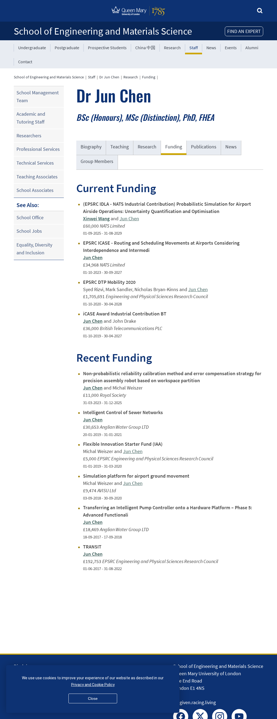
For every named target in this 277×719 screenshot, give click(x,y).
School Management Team (38, 96)
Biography (91, 147)
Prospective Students (107, 47)
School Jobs (29, 231)
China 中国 (145, 47)
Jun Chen (129, 218)
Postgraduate (67, 47)
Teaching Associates (37, 177)
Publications (203, 147)
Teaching (119, 147)
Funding (148, 77)
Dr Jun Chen (109, 77)
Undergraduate (32, 47)
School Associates (35, 190)
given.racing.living (198, 702)
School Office (30, 217)
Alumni (251, 47)
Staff (193, 47)
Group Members (97, 161)
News (211, 47)
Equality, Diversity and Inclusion (34, 249)
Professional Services (38, 149)
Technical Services (35, 163)
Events (231, 47)
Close (93, 698)
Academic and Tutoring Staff (31, 118)
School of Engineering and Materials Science (103, 31)
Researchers (29, 135)
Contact (25, 61)
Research (172, 47)
